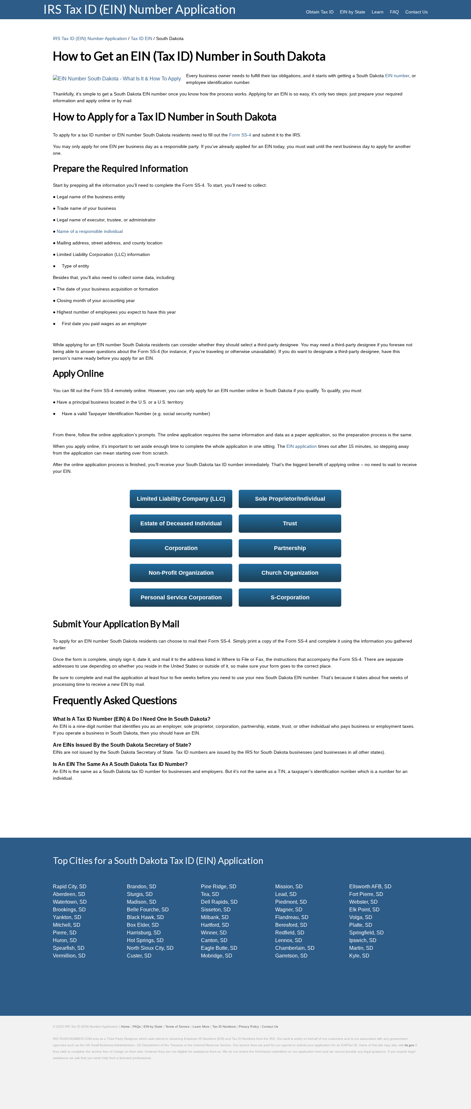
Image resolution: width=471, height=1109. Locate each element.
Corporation (181, 548)
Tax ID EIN (141, 38)
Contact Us (416, 11)
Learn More (201, 1026)
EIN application (301, 446)
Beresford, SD (291, 925)
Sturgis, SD (140, 894)
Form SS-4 (239, 134)
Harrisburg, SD (144, 932)
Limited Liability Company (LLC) (181, 499)
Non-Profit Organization (181, 573)
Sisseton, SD (216, 909)
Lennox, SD (288, 940)
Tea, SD (210, 894)
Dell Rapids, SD (219, 902)
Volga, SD (360, 917)
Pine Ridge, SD (218, 886)
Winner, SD (214, 932)
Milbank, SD (215, 917)
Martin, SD (361, 948)
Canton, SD (214, 940)
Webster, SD (363, 902)
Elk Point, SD (364, 909)
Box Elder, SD (143, 925)
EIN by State (352, 11)
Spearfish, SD (69, 948)
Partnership (290, 548)
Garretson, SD (291, 955)
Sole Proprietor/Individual (290, 499)
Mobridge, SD (216, 955)
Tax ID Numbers (224, 1026)
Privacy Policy (249, 1026)
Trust (290, 523)
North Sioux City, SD (150, 948)
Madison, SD (141, 902)
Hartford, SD (215, 925)
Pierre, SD (65, 932)
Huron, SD (65, 940)
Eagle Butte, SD (219, 948)
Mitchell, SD (66, 925)
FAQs (137, 1026)
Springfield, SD (366, 932)
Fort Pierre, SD (366, 894)
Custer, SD (139, 955)
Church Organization (289, 573)
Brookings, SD (69, 909)
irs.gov (409, 1045)
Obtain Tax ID (320, 11)
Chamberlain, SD (295, 948)
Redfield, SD (289, 932)
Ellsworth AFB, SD (370, 886)
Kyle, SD (359, 955)
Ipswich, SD (362, 940)
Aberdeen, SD (69, 894)
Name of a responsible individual (90, 231)
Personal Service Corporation (181, 597)
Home (125, 1026)
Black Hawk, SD (145, 917)
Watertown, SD (70, 902)
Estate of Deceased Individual (181, 523)
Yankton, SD (67, 917)
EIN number (396, 75)
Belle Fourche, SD (148, 909)
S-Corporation (290, 597)
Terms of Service (177, 1026)
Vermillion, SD (69, 955)
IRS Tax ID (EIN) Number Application (90, 38)
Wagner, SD (288, 909)
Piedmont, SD (291, 902)
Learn (378, 11)
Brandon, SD (141, 886)
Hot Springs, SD (145, 940)
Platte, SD (360, 925)
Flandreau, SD (292, 917)
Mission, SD (289, 886)
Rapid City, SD (70, 886)
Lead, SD (286, 894)
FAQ (394, 11)
